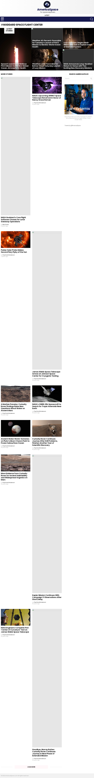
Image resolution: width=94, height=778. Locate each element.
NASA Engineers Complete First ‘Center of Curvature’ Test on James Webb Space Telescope (15, 629)
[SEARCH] (91, 19)
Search (91, 79)
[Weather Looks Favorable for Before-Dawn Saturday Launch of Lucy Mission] (47, 59)
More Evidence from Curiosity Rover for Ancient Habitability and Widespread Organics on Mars (14, 476)
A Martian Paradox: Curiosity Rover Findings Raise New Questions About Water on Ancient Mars (13, 407)
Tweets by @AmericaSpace (73, 125)
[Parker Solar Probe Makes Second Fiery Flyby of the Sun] (15, 239)
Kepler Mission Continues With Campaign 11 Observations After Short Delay (46, 597)
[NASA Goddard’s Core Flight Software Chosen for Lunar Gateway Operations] (15, 146)
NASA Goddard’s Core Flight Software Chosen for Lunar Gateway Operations (13, 219)
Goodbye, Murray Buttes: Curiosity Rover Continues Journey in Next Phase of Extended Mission (44, 752)
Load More (31, 767)
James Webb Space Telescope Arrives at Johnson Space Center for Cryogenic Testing (46, 373)
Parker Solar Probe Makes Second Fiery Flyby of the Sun (14, 251)
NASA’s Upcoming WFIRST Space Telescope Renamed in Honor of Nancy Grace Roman (46, 97)
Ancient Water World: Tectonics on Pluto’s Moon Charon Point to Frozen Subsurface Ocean (15, 441)
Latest (47, 15)
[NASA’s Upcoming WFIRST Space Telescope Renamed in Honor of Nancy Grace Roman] (47, 85)
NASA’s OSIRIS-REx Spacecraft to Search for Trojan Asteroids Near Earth (46, 406)
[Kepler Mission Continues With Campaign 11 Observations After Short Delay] (47, 524)
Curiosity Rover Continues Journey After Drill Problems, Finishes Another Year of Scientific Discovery (45, 442)
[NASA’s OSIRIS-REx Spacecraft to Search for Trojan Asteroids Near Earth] (47, 393)
